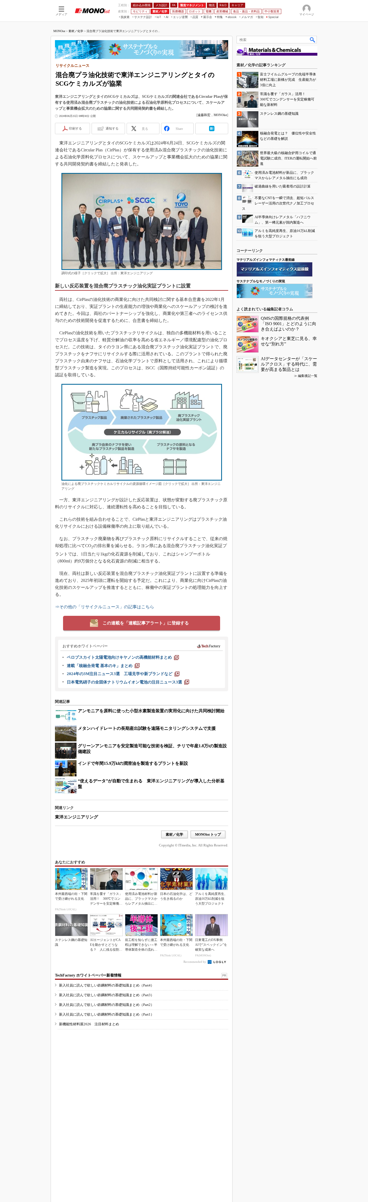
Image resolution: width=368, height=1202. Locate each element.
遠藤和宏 (203, 115)
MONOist (59, 31)
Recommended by (195, 961)
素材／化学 (75, 31)
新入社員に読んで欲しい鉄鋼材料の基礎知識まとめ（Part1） (106, 1014)
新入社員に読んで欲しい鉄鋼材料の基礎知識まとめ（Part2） (106, 1005)
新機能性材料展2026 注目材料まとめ (89, 1024)
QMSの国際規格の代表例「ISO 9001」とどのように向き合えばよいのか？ (288, 323)
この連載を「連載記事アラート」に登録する (146, 623)
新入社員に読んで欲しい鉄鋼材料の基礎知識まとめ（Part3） (106, 995)
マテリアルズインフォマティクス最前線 (266, 260)
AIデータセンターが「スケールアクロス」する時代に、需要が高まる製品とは (289, 364)
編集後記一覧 (307, 376)
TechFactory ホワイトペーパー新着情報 (88, 975)
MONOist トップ (208, 834)
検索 (313, 39)
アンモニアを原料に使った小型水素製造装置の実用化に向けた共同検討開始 (151, 710)
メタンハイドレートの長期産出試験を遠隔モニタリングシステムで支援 (147, 728)
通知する (112, 128)
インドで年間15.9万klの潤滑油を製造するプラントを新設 (133, 763)
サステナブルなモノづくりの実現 (261, 281)
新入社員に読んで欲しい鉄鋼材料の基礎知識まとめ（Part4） (106, 985)
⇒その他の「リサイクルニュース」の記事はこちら (104, 607)
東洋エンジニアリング (76, 817)
